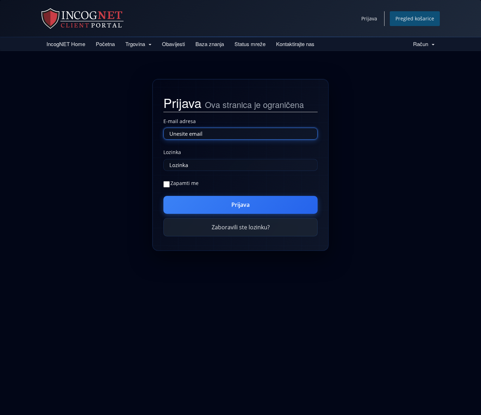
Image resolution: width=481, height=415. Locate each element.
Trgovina (136, 43)
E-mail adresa (179, 121)
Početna (105, 43)
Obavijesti (173, 43)
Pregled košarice (414, 18)
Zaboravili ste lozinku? (241, 227)
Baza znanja (209, 43)
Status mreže (250, 43)
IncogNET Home (65, 43)
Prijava (369, 18)
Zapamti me (184, 183)
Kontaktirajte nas (295, 43)
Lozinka (172, 152)
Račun (422, 43)
